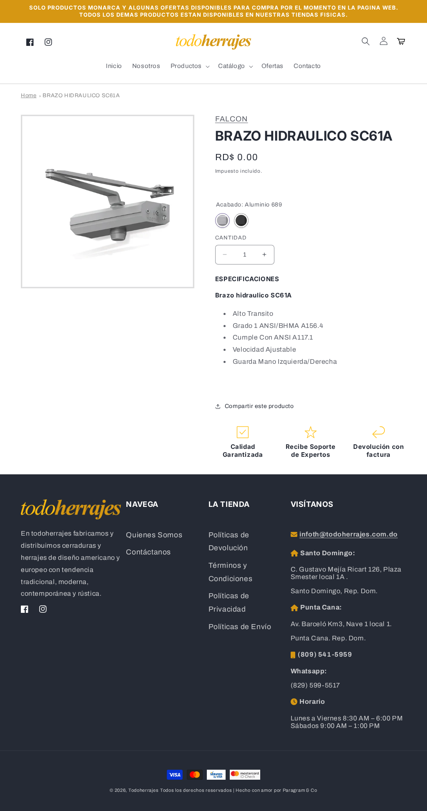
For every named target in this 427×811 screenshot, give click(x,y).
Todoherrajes (143, 790)
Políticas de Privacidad (228, 602)
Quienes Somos (154, 535)
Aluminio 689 (222, 220)
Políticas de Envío (239, 627)
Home (28, 95)
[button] (366, 41)
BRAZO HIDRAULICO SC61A (81, 95)
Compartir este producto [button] (259, 406)
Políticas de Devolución (228, 541)
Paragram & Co (300, 790)
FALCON (231, 119)
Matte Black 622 (241, 220)
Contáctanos (148, 552)
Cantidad (231, 238)
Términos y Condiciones (230, 572)
